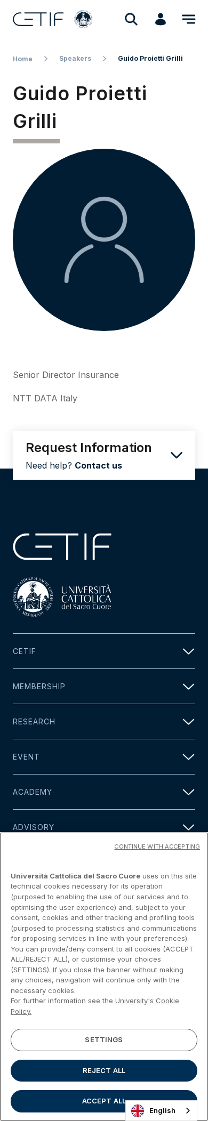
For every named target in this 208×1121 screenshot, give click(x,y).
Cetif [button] (24, 651)
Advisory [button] (33, 827)
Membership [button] (39, 686)
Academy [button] (32, 791)
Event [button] (26, 756)
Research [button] (34, 721)
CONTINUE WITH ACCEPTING (157, 846)
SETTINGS (104, 1039)
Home (23, 59)
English (162, 1110)
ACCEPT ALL (104, 1100)
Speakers (75, 58)
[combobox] (161, 1110)
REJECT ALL (104, 1070)
